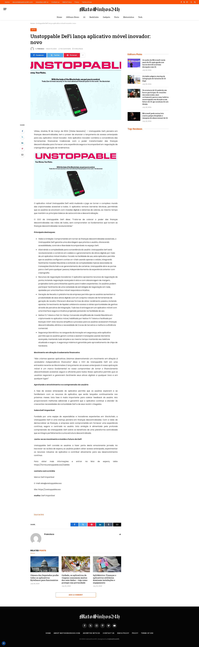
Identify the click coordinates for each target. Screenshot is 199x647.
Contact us (55, 2)
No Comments (66, 49)
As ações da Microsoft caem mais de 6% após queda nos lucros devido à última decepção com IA (153, 63)
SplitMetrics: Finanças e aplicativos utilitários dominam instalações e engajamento (104, 579)
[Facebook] (22, 131)
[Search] (195, 2)
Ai (84, 17)
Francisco (40, 49)
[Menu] (4, 9)
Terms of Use (87, 2)
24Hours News (72, 17)
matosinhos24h (113, 639)
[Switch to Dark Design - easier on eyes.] (191, 2)
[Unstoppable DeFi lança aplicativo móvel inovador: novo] (75, 90)
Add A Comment (76, 595)
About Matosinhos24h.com (23, 2)
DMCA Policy (67, 2)
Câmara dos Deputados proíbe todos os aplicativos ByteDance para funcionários (44, 578)
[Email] (22, 154)
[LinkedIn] (22, 143)
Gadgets (106, 17)
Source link (39, 514)
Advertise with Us (42, 2)
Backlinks (94, 17)
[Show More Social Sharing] (82, 55)
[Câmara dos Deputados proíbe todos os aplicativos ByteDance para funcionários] (44, 564)
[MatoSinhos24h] (99, 9)
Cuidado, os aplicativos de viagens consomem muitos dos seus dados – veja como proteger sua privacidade (74, 579)
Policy (77, 2)
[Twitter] (22, 137)
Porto (116, 17)
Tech (140, 17)
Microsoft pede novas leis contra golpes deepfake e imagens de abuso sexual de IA (155, 115)
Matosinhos (128, 17)
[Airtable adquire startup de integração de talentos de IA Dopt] (134, 79)
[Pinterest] (22, 148)
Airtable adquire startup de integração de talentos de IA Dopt (154, 78)
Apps (33, 30)
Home (7, 2)
